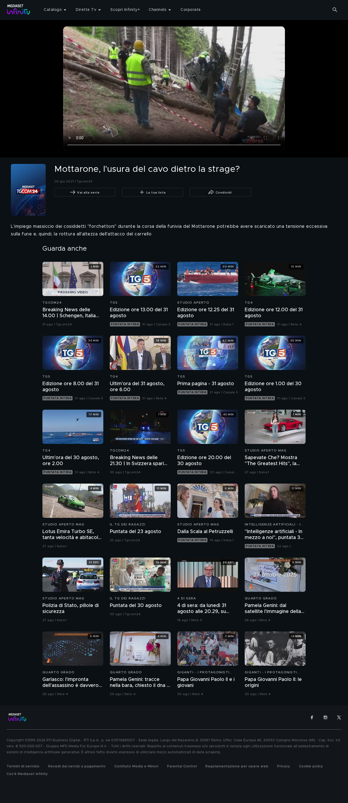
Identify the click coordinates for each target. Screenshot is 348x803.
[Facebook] (311, 717)
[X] (339, 717)
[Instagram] (325, 717)
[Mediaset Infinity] (19, 9)
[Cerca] (335, 10)
